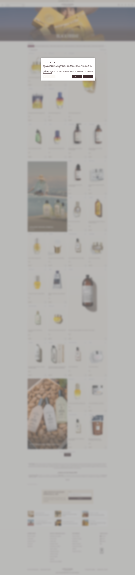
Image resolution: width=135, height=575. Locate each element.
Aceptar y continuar (88, 76)
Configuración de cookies (49, 76)
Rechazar (77, 76)
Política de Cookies (47, 72)
